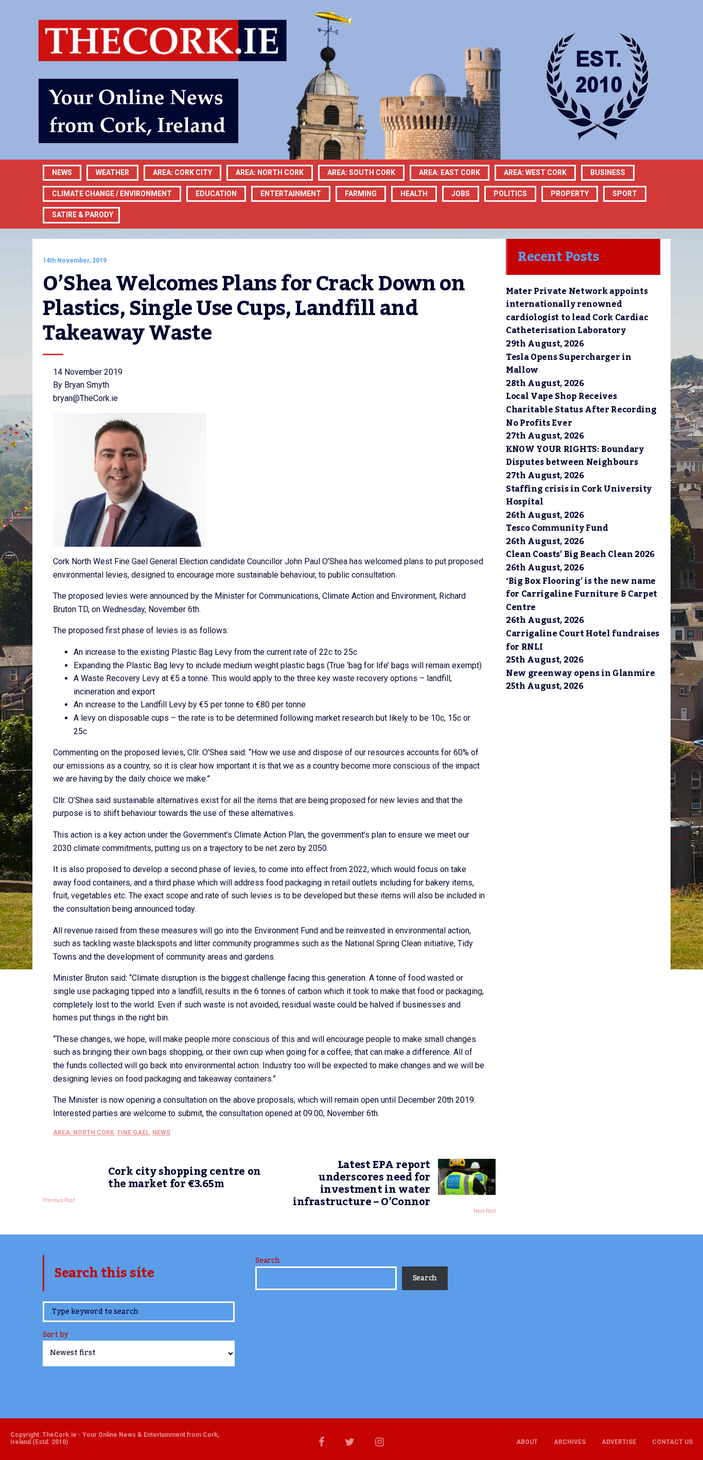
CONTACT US (672, 1442)
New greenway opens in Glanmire (580, 673)
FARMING (361, 193)
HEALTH (414, 193)
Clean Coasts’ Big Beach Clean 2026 (580, 554)
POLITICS (510, 193)
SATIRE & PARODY (82, 215)
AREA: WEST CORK (535, 172)
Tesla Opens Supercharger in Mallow (568, 364)
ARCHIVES (570, 1442)
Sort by (55, 1335)
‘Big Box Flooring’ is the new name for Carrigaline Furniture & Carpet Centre (581, 594)
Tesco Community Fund (557, 528)
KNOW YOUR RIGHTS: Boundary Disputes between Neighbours (575, 456)
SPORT (624, 193)
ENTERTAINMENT (290, 193)
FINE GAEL (133, 1132)
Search (267, 1261)
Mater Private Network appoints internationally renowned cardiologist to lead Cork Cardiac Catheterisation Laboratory (577, 311)
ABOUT (527, 1442)
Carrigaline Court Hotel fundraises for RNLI (582, 640)
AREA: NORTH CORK (83, 1132)
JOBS (460, 193)
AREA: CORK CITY (182, 172)
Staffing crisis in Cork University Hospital (579, 496)
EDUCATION (216, 193)
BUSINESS (607, 172)
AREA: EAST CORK (449, 172)
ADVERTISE (619, 1442)
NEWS (161, 1132)
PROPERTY (570, 193)
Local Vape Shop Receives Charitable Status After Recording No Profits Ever (581, 409)
